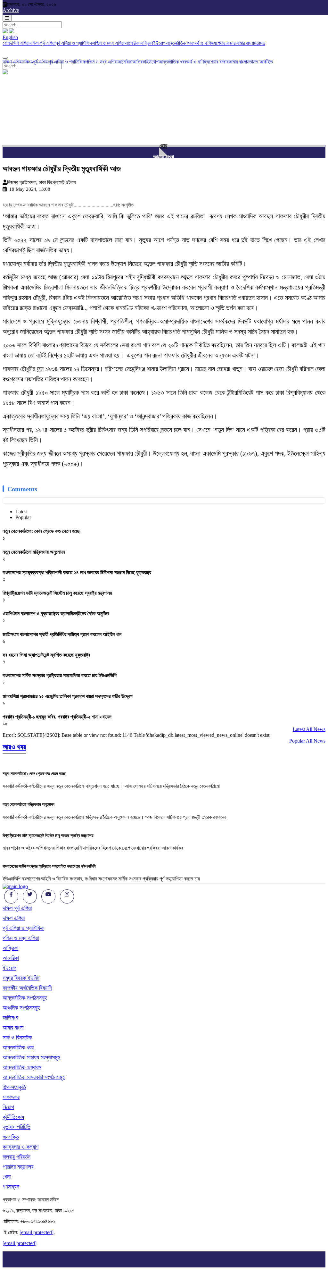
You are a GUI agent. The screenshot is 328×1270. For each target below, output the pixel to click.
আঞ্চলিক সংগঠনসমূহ (21, 1008)
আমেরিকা (132, 43)
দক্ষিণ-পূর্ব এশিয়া (42, 43)
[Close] (5, 58)
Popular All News (307, 741)
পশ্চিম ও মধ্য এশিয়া (109, 43)
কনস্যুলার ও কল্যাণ (20, 1147)
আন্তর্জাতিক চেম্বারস (22, 1067)
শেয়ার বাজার (225, 43)
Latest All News (309, 729)
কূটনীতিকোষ (13, 1117)
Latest (21, 511)
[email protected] (36, 1232)
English (10, 37)
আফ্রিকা (146, 43)
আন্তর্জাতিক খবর (179, 43)
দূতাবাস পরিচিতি (16, 1127)
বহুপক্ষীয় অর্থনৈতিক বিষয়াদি (27, 988)
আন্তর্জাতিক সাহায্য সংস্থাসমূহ (31, 1057)
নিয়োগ (8, 1107)
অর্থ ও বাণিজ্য (204, 43)
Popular (23, 517)
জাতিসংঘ (10, 1017)
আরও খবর (14, 747)
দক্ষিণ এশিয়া (19, 43)
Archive (11, 10)
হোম (6, 43)
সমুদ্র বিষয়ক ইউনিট (21, 978)
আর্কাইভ (266, 61)
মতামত (259, 43)
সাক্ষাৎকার (11, 1097)
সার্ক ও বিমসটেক (17, 1037)
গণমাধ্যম (11, 1186)
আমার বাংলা (244, 43)
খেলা (7, 1176)
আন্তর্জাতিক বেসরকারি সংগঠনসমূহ (34, 1077)
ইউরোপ (159, 43)
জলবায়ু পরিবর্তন (16, 1157)
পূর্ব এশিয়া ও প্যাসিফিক (74, 43)
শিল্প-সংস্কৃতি (14, 1087)
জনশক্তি (11, 1137)
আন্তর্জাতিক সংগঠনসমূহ (25, 998)
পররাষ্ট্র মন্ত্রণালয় (18, 1167)
